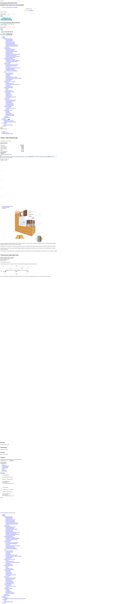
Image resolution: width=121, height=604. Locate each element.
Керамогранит (8, 591)
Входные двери (9, 579)
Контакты (4, 470)
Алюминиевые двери (10, 583)
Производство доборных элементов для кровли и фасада (15, 598)
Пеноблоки (8, 563)
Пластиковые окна (9, 580)
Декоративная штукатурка (11, 574)
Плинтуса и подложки (10, 593)
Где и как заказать (5, 207)
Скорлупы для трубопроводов (11, 548)
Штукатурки (8, 571)
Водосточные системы (10, 520)
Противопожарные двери (11, 577)
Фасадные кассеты (9, 531)
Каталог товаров (5, 465)
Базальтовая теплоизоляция (11, 543)
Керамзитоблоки (9, 564)
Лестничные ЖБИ (9, 557)
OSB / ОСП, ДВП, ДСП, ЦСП (11, 586)
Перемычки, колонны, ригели (11, 555)
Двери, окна (6, 576)
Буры (7, 567)
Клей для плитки (9, 572)
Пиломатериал (7, 595)
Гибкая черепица (9, 518)
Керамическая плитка (10, 592)
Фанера (7, 587)
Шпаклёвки (8, 570)
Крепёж (7, 524)
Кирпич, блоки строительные (9, 559)
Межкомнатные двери (10, 578)
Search (2, 16)
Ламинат (7, 589)
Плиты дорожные (9, 551)
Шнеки (7, 566)
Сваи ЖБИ (8, 552)
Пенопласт (8, 544)
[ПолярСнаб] (6, 21)
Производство (5, 467)
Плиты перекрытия (9, 550)
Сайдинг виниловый (10, 528)
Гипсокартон (8, 585)
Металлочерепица (9, 517)
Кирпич (7, 560)
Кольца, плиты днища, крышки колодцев (14, 556)
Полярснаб (5, 512)
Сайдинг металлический (10, 527)
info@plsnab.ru (31, 10)
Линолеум (8, 590)
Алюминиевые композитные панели (13, 532)
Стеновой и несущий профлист (12, 529)
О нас (3, 468)
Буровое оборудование (8, 565)
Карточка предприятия (8, 601)
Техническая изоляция (10, 546)
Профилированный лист (8, 536)
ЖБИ (5, 549)
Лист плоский (8, 540)
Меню (1, 127)
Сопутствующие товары (10, 535)
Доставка (4, 208)
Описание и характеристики (7, 206)
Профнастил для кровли (10, 519)
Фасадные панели (9, 530)
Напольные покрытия (8, 588)
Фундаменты (8, 553)
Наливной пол (8, 573)
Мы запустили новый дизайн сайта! (8, 2)
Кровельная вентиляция (10, 521)
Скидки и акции (5, 466)
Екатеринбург (15, 7)
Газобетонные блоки (10, 561)
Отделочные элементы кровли (12, 523)
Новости (3, 464)
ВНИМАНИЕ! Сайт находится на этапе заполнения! (12, 5)
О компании (4, 599)
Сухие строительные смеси (9, 569)
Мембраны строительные (11, 547)
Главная (3, 514)
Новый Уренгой (9, 7)
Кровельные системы (8, 516)
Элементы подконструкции (11, 533)
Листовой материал (8, 584)
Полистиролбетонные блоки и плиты (13, 562)
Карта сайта (4, 471)
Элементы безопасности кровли (12, 522)
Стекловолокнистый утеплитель (12, 542)
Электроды (6, 594)
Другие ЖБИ (8, 558)
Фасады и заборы (7, 525)
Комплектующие (9, 568)
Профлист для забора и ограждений (12, 534)
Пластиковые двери (10, 581)
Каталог (3, 515)
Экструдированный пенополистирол (13, 545)
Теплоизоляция (7, 541)
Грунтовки (8, 575)
